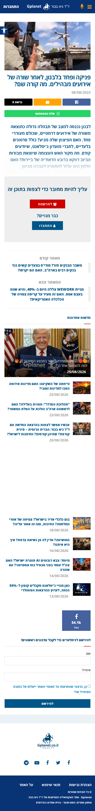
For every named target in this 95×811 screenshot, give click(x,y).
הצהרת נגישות (80, 784)
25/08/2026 (77, 371)
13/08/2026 (59, 596)
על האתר (26, 784)
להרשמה (45, 204)
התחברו (46, 225)
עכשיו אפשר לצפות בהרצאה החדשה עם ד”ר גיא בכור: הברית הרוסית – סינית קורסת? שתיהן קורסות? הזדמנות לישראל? (38, 429)
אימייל (86, 670)
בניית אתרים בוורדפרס (48, 802)
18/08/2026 (59, 530)
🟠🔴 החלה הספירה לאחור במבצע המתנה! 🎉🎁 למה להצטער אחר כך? (51, 363)
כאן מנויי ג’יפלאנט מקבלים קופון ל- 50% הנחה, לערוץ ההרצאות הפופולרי (40, 587)
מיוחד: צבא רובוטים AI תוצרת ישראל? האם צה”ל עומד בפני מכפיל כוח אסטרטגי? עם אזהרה (38, 565)
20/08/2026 (59, 440)
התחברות (11, 6)
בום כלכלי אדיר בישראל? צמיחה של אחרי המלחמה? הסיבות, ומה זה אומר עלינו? (39, 521)
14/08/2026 (59, 575)
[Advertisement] (47, 481)
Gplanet (86, 797)
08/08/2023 (81, 92)
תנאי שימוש (51, 784)
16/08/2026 (59, 550)
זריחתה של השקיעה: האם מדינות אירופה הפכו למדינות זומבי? (39, 386)
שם (88, 653)
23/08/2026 (59, 415)
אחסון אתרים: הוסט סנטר (77, 802)
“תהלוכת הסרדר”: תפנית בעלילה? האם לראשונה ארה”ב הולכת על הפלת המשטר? (39, 406)
